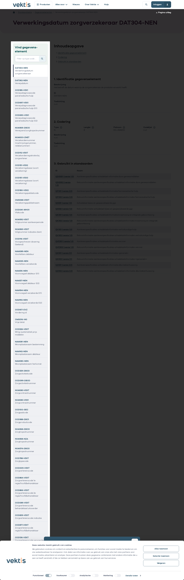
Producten (45, 4)
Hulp (106, 4)
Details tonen (132, 576)
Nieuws (76, 4)
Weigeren (161, 563)
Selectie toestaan (161, 556)
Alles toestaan (161, 549)
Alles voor (60, 4)
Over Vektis (90, 4)
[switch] (72, 575)
